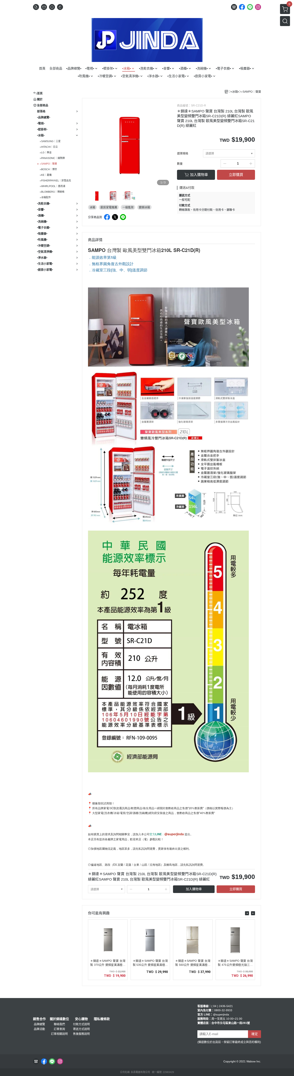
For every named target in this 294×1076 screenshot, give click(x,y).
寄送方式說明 (81, 1028)
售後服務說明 (81, 1033)
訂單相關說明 (59, 1033)
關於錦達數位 (59, 1019)
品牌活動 (39, 1028)
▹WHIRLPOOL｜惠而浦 (52, 186)
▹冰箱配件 (45, 197)
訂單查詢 (59, 1028)
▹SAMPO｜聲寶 (48, 163)
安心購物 (81, 1019)
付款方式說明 (81, 1024)
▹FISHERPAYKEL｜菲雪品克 (55, 180)
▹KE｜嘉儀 (46, 175)
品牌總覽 (39, 1024)
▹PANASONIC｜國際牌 (52, 158)
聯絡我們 (59, 1024)
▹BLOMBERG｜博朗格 (52, 191)
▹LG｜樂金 (46, 152)
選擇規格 (182, 153)
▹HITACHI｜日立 (49, 147)
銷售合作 (39, 1019)
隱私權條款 (102, 1019)
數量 (180, 163)
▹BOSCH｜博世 (48, 169)
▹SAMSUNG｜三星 (50, 141)
